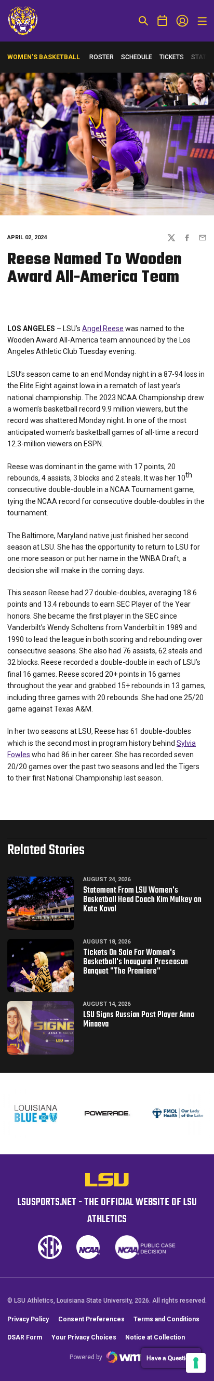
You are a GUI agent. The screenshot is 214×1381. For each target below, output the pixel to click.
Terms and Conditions (166, 1319)
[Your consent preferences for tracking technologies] (196, 1363)
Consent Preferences (91, 1319)
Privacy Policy (28, 1319)
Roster (101, 57)
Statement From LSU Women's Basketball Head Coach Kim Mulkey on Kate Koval (142, 900)
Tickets (171, 59)
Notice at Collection (155, 1337)
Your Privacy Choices (83, 1337)
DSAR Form (24, 1337)
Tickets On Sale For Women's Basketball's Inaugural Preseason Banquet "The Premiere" (135, 962)
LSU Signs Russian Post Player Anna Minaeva (138, 1019)
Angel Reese (103, 328)
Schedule (136, 57)
